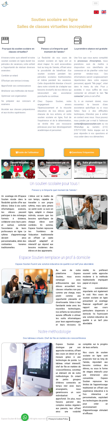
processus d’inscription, (89, 61)
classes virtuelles (64, 289)
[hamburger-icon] (96, 3)
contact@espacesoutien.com (87, 124)
